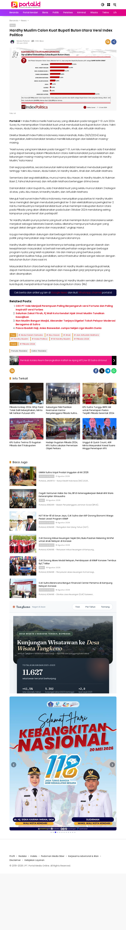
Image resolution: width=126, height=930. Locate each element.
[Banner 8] (66, 832)
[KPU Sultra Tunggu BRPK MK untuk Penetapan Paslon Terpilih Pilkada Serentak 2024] (99, 393)
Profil (12, 856)
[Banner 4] (57, 832)
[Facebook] (95, 370)
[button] (102, 4)
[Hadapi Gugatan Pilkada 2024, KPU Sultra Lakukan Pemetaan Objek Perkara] (63, 428)
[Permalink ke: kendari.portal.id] (13, 42)
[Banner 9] (68, 832)
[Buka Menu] (108, 4)
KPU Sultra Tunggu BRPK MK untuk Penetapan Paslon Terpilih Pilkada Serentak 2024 (98, 410)
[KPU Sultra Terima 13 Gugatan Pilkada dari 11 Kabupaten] (26, 428)
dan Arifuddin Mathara (87, 335)
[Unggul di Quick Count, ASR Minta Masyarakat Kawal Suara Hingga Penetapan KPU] (99, 428)
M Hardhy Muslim (61, 338)
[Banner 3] (55, 832)
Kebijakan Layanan (34, 860)
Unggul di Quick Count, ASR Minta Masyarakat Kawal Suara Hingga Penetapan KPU (99, 445)
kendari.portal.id (23, 41)
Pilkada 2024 (82, 338)
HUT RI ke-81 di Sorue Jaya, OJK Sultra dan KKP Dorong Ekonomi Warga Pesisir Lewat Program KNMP (76, 517)
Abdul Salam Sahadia (32, 335)
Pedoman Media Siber (52, 856)
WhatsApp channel (89, 292)
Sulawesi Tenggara (20, 401)
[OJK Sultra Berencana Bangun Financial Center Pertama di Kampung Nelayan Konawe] (23, 588)
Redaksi (23, 856)
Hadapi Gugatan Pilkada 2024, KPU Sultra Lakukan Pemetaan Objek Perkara (62, 445)
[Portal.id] (26, 4)
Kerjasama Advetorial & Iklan (83, 856)
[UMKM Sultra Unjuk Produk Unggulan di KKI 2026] (23, 476)
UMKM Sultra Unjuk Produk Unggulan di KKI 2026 (64, 472)
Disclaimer (15, 860)
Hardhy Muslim (21, 338)
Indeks (33, 856)
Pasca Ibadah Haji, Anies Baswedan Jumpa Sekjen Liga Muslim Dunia (58, 328)
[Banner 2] (53, 832)
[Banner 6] (62, 832)
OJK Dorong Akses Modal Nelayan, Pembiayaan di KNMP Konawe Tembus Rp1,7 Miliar (77, 562)
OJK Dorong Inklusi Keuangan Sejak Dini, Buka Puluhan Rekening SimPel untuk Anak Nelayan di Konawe (76, 540)
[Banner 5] (59, 832)
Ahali (68, 335)
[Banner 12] (74, 832)
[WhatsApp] (113, 370)
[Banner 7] (64, 832)
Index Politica (40, 338)
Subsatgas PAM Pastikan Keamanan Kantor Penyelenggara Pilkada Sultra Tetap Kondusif (61, 410)
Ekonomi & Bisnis (46, 476)
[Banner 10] (70, 832)
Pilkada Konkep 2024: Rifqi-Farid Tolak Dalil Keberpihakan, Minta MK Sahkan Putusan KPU (26, 410)
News (12, 25)
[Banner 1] (51, 832)
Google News (59, 292)
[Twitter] (101, 370)
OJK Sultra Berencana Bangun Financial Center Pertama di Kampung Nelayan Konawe (75, 584)
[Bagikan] (113, 41)
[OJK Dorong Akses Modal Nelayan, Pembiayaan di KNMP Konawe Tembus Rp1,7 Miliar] (23, 566)
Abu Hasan (54, 335)
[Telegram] (107, 370)
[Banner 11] (72, 832)
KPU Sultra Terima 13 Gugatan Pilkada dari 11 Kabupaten (25, 444)
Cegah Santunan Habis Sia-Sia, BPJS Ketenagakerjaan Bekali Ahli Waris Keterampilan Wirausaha (76, 495)
